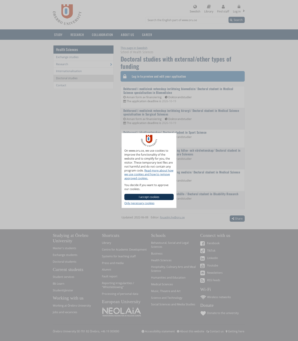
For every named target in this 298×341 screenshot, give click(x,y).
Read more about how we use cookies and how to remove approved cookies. (148, 174)
